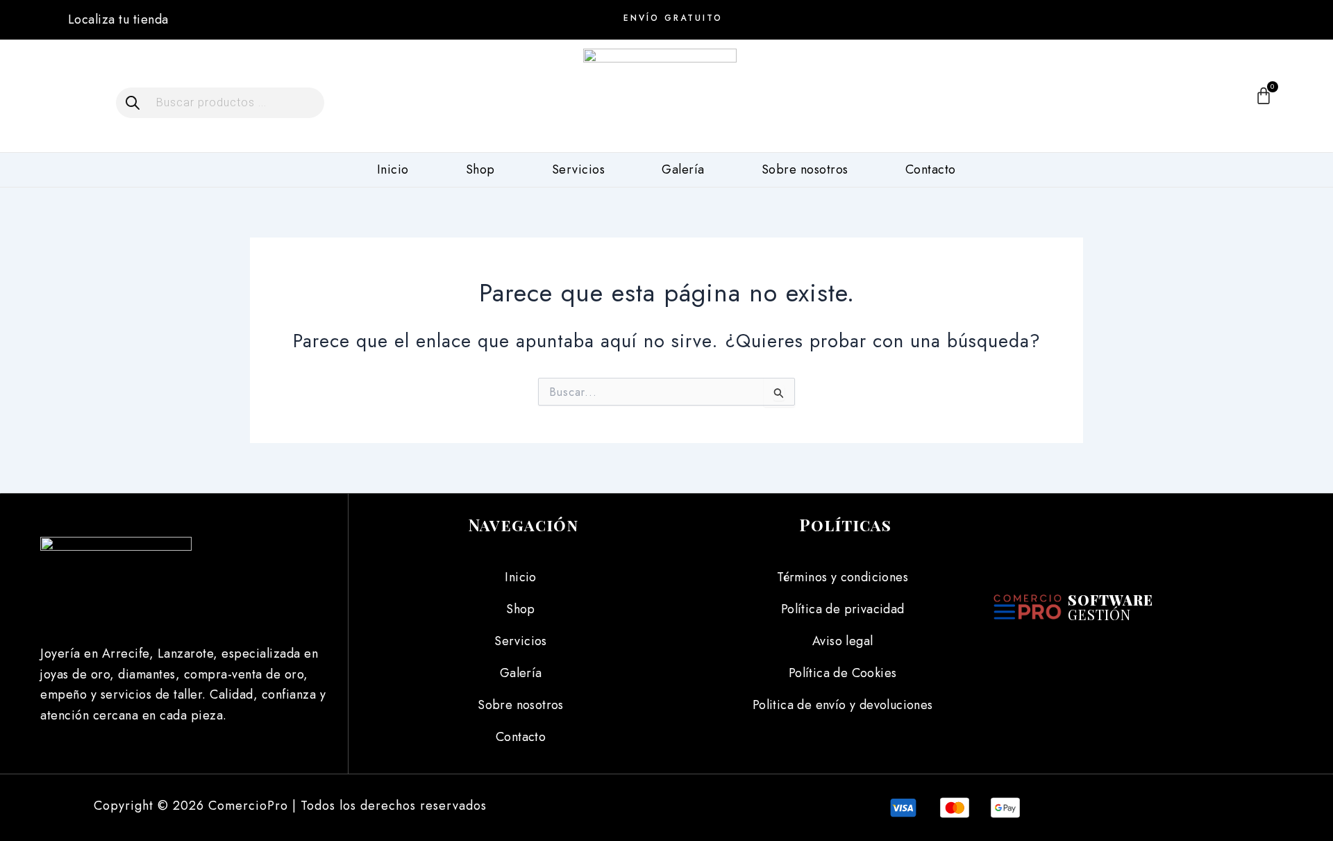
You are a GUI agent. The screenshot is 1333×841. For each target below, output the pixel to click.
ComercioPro (248, 806)
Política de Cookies (843, 673)
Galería (683, 169)
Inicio (393, 169)
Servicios (578, 169)
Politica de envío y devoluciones (843, 705)
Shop (480, 169)
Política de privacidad (843, 609)
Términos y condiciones (842, 577)
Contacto (930, 169)
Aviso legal (842, 641)
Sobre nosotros (805, 169)
